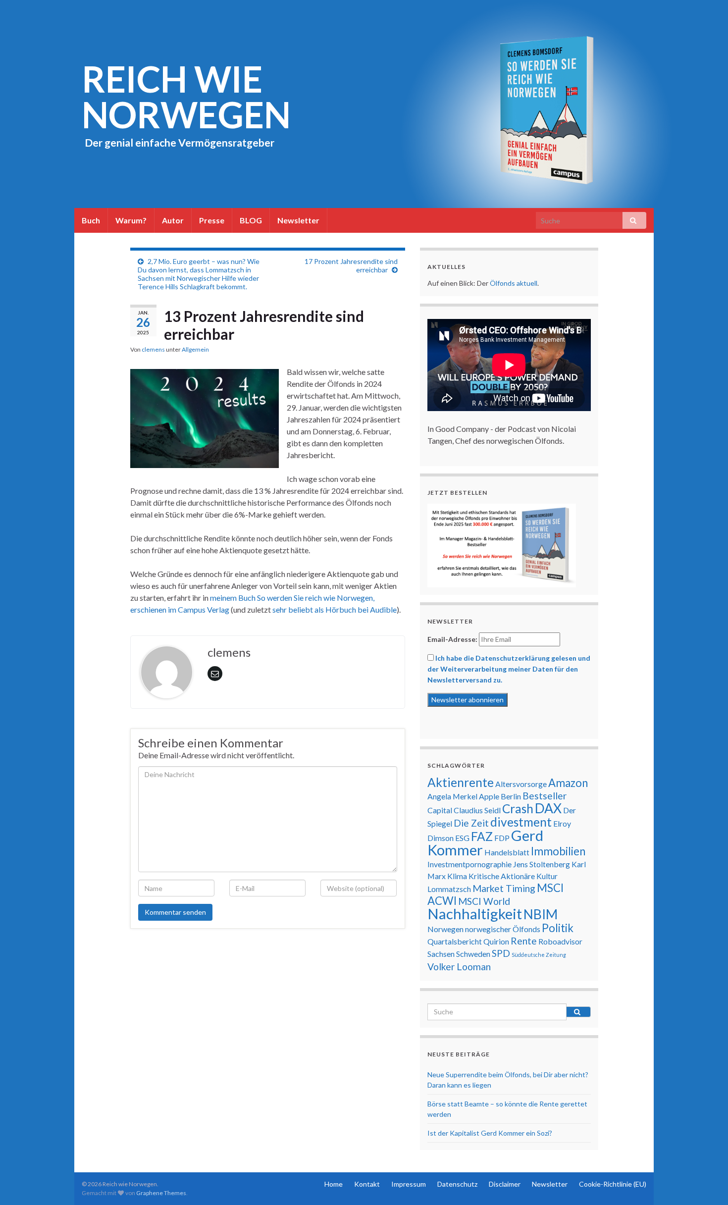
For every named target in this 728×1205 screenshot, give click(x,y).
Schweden (473, 953)
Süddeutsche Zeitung (539, 954)
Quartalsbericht (454, 941)
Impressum (408, 1184)
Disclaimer (504, 1184)
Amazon (568, 782)
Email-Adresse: (452, 639)
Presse (211, 220)
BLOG (251, 220)
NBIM (540, 914)
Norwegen (445, 929)
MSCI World (484, 901)
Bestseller (544, 795)
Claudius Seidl (477, 810)
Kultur (547, 876)
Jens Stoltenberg (541, 864)
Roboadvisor (560, 941)
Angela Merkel (452, 796)
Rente (524, 940)
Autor (173, 220)
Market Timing (503, 888)
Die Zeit (471, 823)
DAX (548, 808)
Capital (439, 810)
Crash (517, 808)
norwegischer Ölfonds (502, 929)
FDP (502, 837)
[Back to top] (705, 1182)
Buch (91, 220)
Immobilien (558, 851)
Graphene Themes (161, 1193)
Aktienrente (460, 782)
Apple (489, 796)
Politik (557, 928)
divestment (521, 822)
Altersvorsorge (521, 783)
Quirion (496, 941)
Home (333, 1184)
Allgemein (195, 349)
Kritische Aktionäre (501, 876)
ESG (462, 837)
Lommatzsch (449, 888)
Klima (457, 876)
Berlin (511, 796)
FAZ (482, 836)
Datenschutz (457, 1184)
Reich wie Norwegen (186, 96)
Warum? (131, 220)
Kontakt (367, 1184)
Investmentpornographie (469, 864)
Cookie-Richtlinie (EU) (612, 1184)
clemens (153, 349)
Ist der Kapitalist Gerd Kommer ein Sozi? (489, 1133)
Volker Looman (459, 966)
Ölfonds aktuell (513, 283)
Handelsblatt (506, 852)
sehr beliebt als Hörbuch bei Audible (334, 609)
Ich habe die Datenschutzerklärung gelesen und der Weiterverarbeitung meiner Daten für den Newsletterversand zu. (508, 669)
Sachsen (441, 953)
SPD (501, 953)
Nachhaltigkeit (474, 913)
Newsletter (298, 220)
